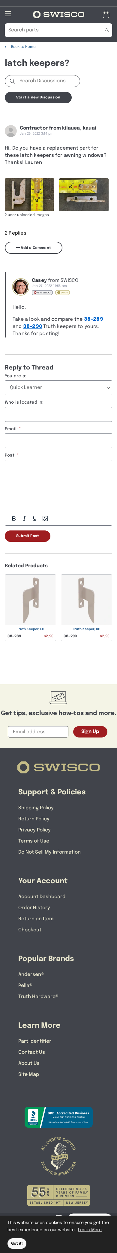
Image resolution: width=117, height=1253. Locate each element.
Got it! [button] (17, 1244)
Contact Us (31, 1052)
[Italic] (24, 518)
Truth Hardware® (38, 996)
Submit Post (27, 536)
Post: (10, 455)
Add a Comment (35, 248)
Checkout (29, 930)
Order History (34, 907)
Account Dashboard (41, 896)
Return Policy (34, 819)
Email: (11, 429)
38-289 (93, 319)
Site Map (28, 1074)
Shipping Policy (36, 808)
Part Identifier (34, 1041)
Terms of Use (33, 841)
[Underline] (35, 518)
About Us (29, 1063)
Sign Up (90, 731)
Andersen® (31, 974)
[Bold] (14, 518)
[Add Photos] (45, 518)
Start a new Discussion (38, 97)
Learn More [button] (90, 1230)
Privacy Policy (34, 830)
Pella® (25, 985)
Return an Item (35, 918)
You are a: (15, 376)
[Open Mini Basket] (107, 14)
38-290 (32, 326)
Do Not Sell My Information (49, 852)
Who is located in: (24, 402)
